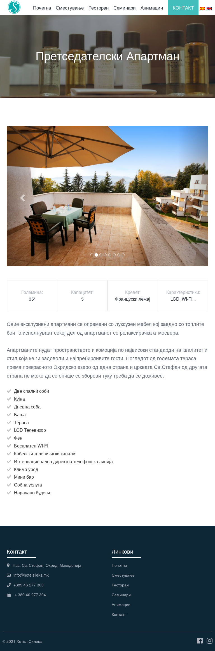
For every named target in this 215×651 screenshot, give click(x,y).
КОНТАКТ (183, 7)
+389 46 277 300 (28, 585)
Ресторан (98, 7)
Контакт (119, 614)
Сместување (70, 7)
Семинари (124, 7)
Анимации (152, 7)
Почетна (42, 7)
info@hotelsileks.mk (31, 575)
